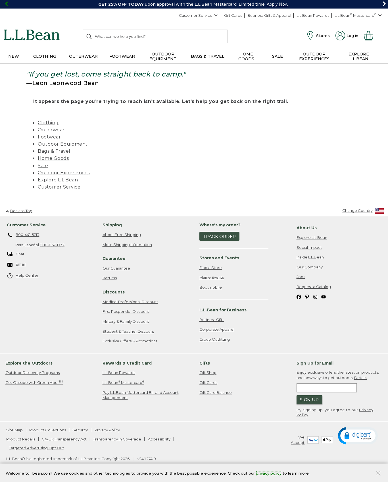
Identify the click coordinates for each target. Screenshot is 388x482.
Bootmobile (210, 287)
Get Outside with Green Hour (34, 382)
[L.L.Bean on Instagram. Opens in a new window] (315, 296)
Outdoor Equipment (63, 144)
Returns (110, 278)
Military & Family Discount (126, 321)
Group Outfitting (214, 339)
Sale (43, 165)
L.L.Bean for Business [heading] (223, 310)
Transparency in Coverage (117, 439)
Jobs (301, 276)
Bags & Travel (54, 151)
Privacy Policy (107, 430)
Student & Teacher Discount (128, 331)
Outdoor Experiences (64, 172)
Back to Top (21, 210)
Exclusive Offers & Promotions (130, 341)
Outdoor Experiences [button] (314, 56)
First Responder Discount (126, 311)
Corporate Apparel (216, 329)
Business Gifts (211, 319)
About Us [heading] (307, 227)
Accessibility (159, 439)
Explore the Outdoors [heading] (29, 363)
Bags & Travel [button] (207, 56)
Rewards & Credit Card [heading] (127, 363)
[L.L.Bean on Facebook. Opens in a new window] (299, 296)
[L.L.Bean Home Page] (33, 36)
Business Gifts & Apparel (269, 15)
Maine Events (211, 277)
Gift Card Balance (215, 392)
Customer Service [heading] (26, 224)
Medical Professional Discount (130, 301)
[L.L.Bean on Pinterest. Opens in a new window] (307, 296)
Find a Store (210, 267)
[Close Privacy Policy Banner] (378, 473)
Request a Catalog (314, 286)
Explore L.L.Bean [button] (359, 56)
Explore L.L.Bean (58, 180)
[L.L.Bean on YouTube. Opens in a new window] (323, 296)
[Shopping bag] (371, 35)
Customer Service (195, 15)
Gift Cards (233, 15)
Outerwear (51, 130)
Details (360, 377)
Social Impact (309, 247)
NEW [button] (13, 56)
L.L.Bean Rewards (313, 15)
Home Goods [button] (246, 56)
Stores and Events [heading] (219, 257)
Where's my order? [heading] (220, 224)
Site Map (14, 430)
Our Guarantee (116, 268)
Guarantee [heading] (114, 258)
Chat (20, 254)
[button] (357, 435)
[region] (194, 4)
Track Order (219, 236)
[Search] (89, 36)
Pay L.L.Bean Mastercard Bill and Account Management (141, 395)
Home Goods (53, 158)
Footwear (49, 137)
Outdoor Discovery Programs (32, 372)
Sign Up (309, 399)
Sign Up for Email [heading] (315, 363)
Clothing (48, 122)
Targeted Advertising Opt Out (36, 448)
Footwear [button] (122, 56)
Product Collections (47, 430)
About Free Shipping (122, 234)
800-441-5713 (27, 234)
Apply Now (277, 4)
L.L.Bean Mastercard (123, 382)
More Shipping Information (127, 244)
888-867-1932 (52, 245)
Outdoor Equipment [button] (162, 56)
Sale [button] (277, 56)
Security (80, 430)
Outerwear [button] (83, 56)
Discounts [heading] (114, 292)
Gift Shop (207, 372)
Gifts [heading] (204, 363)
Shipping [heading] (112, 224)
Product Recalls (20, 439)
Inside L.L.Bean (310, 257)
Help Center (27, 275)
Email (21, 264)
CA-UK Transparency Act (64, 439)
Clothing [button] (44, 56)
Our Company (310, 267)
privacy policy (268, 473)
